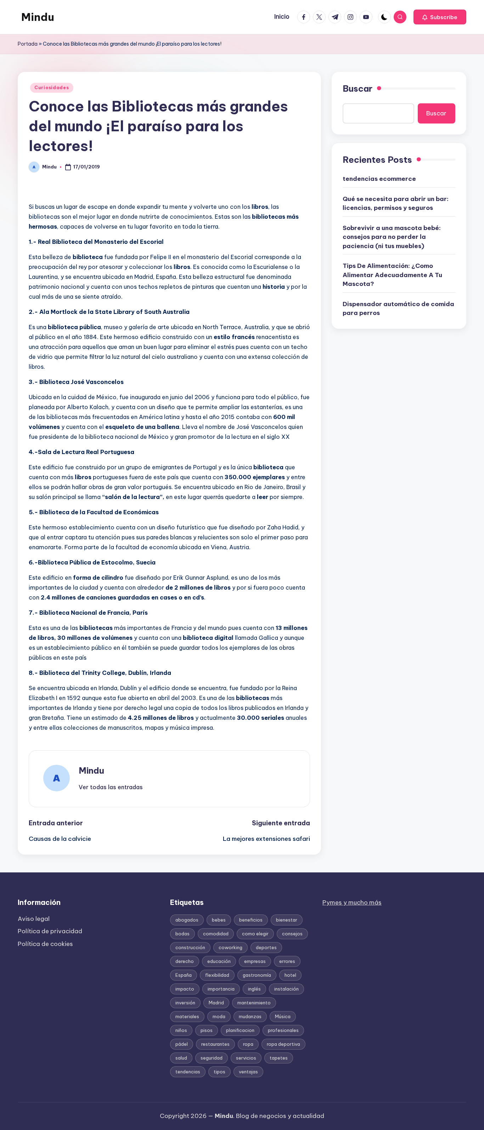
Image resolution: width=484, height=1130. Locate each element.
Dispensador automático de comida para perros (398, 308)
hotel (290, 975)
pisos (207, 1030)
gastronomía (257, 975)
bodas (182, 933)
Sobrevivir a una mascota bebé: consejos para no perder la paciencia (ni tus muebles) (392, 237)
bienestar (286, 920)
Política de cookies (45, 944)
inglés (254, 989)
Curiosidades (51, 87)
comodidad (216, 933)
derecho (184, 961)
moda (219, 1016)
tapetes (279, 1058)
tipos (219, 1071)
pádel (181, 1044)
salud (181, 1058)
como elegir (255, 933)
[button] (439, 17)
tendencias (187, 1071)
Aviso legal (34, 919)
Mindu (37, 17)
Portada (28, 44)
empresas (255, 961)
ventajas (248, 1071)
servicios (246, 1058)
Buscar (357, 88)
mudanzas (250, 1016)
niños (181, 1030)
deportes (266, 947)
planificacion (240, 1030)
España (183, 975)
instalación (286, 989)
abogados (186, 920)
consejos (292, 933)
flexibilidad (217, 975)
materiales (187, 1016)
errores (287, 961)
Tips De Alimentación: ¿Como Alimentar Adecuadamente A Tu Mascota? (392, 275)
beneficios (251, 920)
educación (219, 961)
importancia (221, 989)
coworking (230, 947)
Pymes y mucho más (352, 902)
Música (283, 1016)
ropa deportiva (283, 1044)
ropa (248, 1044)
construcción (190, 947)
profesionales (283, 1030)
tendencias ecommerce (379, 179)
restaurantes (215, 1044)
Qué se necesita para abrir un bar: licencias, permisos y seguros (396, 203)
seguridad (212, 1058)
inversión (185, 1002)
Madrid (216, 1002)
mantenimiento (254, 1002)
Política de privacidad (50, 931)
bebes (219, 920)
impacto (184, 989)
